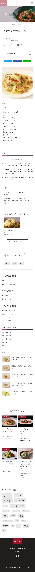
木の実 (13, 515)
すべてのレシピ (6, 296)
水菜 (14, 263)
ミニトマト (16, 510)
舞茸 (23, 520)
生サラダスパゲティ (7, 520)
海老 (21, 516)
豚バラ (7, 263)
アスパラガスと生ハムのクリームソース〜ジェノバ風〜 (22, 384)
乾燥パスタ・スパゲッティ (10, 314)
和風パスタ (23, 45)
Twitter (7, 60)
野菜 (26, 526)
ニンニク (20, 500)
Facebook (18, 60)
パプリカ (5, 505)
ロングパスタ (6, 317)
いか (21, 263)
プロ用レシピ (6, 281)
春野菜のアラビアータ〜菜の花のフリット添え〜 (22, 376)
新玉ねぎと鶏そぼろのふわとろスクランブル (22, 367)
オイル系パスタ (6, 339)
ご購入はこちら (17, 241)
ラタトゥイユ (26, 510)
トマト (7, 500)
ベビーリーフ (6, 510)
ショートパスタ (6, 320)
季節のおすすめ (6, 299)
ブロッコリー (18, 506)
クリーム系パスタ (7, 335)
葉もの (5, 526)
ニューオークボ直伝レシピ (11, 41)
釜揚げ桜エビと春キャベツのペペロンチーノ (22, 359)
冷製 (5, 516)
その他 (4, 345)
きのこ (7, 495)
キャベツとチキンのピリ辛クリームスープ (22, 393)
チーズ (18, 495)
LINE (27, 60)
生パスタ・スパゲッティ (10, 45)
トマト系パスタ (6, 332)
